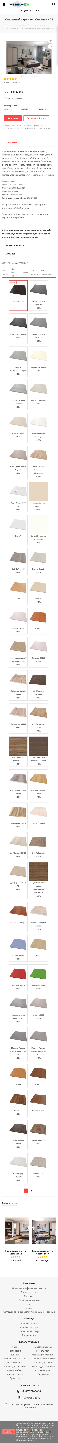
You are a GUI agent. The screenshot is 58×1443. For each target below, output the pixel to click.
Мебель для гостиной (43, 1354)
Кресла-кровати (15, 1374)
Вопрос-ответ (29, 1335)
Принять (9, 1432)
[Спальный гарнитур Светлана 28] (29, 57)
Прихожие (15, 1378)
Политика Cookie (25, 1440)
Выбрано (12, 282)
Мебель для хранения (43, 1366)
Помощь (29, 1318)
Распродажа (15, 1350)
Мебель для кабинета (15, 1366)
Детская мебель (15, 1362)
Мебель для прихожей (43, 1358)
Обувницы (43, 1374)
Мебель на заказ (43, 1346)
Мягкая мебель (15, 1370)
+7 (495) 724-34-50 (30, 10)
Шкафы (15, 1354)
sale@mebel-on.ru (31, 1397)
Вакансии (29, 1296)
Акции (15, 1346)
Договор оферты (29, 1292)
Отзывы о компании (29, 1300)
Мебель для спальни (15, 1358)
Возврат (29, 1307)
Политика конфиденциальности (29, 1288)
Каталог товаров (29, 1341)
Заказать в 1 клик (36, 118)
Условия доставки (29, 1327)
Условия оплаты (29, 1323)
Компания (29, 1283)
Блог (29, 1304)
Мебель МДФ (43, 1350)
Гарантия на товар (29, 1331)
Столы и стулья (43, 1370)
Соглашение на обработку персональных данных (29, 1311)
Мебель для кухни (43, 1362)
